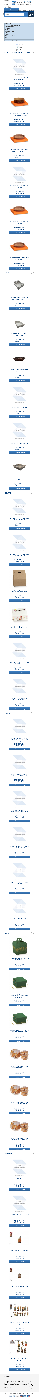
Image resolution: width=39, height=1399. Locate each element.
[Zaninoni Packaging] (21, 4)
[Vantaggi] (19, 44)
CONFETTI (8, 28)
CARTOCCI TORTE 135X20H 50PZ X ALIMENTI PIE (19, 186)
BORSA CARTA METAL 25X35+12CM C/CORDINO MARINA (19, 811)
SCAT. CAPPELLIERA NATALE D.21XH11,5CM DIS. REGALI (19, 1103)
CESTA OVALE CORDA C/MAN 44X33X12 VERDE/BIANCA (19, 406)
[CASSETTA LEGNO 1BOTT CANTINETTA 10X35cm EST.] (20, 686)
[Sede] (19, 47)
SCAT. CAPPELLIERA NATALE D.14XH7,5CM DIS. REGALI (19, 1067)
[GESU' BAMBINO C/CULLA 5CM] (20, 1275)
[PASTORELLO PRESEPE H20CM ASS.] (20, 1311)
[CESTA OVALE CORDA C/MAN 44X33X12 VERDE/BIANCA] (20, 394)
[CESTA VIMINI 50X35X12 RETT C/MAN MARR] (20, 358)
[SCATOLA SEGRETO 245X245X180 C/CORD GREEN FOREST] (20, 1018)
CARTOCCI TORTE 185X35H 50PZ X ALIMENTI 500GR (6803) (19, 114)
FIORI (6, 29)
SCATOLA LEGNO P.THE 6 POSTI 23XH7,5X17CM (19, 663)
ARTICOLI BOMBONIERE (12, 25)
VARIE (6, 37)
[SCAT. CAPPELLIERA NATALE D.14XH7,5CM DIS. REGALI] (20, 1054)
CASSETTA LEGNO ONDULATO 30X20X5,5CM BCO (19, 334)
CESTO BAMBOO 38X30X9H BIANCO (20, 478)
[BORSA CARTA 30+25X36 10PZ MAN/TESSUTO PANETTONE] (20, 762)
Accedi (19, 10)
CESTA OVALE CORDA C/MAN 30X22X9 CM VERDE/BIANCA (19, 442)
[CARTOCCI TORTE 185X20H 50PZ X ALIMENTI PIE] (20, 246)
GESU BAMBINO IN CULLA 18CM (19, 1214)
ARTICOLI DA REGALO (11, 40)
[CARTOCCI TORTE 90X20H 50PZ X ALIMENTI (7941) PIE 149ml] (20, 138)
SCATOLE (8, 34)
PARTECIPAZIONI (10, 31)
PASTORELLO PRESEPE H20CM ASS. (19, 1323)
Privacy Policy (22, 1393)
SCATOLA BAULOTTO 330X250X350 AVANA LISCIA (20, 590)
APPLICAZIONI (9, 26)
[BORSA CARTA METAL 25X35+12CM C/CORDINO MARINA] (20, 798)
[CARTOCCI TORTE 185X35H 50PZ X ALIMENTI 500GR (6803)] (20, 102)
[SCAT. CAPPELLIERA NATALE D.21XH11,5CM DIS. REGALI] (20, 1090)
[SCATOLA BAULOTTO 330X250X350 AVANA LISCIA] (20, 578)
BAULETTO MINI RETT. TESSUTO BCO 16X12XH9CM (19, 518)
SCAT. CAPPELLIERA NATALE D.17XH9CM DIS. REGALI (19, 1139)
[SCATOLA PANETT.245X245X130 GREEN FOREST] (20, 946)
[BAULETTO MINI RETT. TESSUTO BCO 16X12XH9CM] (20, 506)
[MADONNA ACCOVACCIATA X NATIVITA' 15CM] (20, 1239)
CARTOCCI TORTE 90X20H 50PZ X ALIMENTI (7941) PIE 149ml (19, 150)
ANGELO (19, 1178)
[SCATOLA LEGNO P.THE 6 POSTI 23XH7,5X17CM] (20, 650)
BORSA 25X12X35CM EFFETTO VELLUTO (19, 883)
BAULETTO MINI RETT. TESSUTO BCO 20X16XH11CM (19, 554)
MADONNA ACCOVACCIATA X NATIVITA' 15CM (19, 1251)
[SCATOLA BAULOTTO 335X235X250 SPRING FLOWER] (20, 614)
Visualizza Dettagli (20, 88)
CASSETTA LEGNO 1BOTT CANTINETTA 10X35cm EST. (19, 699)
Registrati (24, 10)
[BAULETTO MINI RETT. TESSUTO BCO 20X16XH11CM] (20, 542)
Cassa (16, 9)
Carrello (6, 0)
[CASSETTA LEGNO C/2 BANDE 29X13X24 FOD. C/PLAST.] (20, 286)
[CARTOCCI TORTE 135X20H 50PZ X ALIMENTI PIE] (20, 174)
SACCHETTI (8, 32)
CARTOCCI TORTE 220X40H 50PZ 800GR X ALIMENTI (19, 78)
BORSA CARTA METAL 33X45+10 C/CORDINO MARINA (19, 847)
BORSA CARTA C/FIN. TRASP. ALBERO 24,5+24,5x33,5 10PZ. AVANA (19, 739)
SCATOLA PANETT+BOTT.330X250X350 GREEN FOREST (19, 995)
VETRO (7, 38)
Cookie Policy (8, 1387)
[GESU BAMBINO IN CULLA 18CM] (20, 1203)
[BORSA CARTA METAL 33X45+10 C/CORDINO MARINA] (20, 834)
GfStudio (16, 1393)
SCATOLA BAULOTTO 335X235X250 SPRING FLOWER (19, 626)
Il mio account (30, 10)
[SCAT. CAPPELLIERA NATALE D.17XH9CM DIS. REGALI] (20, 1126)
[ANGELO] (20, 1166)
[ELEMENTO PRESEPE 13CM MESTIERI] (20, 1347)
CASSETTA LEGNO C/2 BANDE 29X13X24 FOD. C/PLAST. (19, 298)
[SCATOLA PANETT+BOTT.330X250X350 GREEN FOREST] (20, 982)
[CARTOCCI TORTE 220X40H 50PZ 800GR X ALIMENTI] (20, 66)
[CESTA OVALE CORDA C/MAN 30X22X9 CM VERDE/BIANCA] (20, 430)
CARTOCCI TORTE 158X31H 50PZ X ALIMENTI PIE (19, 222)
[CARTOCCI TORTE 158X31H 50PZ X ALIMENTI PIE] (20, 210)
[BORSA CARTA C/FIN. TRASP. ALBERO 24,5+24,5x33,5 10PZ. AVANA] (20, 726)
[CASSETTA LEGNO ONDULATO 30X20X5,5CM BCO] (20, 322)
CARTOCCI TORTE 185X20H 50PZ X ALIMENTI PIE (19, 258)
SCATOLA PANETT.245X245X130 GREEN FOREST (19, 959)
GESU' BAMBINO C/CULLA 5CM (19, 1286)
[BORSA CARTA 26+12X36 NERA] (20, 906)
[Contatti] (19, 50)
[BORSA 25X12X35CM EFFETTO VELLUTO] (20, 870)
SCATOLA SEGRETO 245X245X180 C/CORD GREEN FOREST (19, 1031)
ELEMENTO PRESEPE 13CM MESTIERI (19, 1359)
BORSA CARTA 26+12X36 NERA (19, 918)
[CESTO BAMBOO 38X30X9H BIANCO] (20, 466)
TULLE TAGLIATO (10, 35)
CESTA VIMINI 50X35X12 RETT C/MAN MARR (19, 370)
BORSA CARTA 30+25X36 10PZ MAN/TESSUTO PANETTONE (19, 775)
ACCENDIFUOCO (10, 23)
